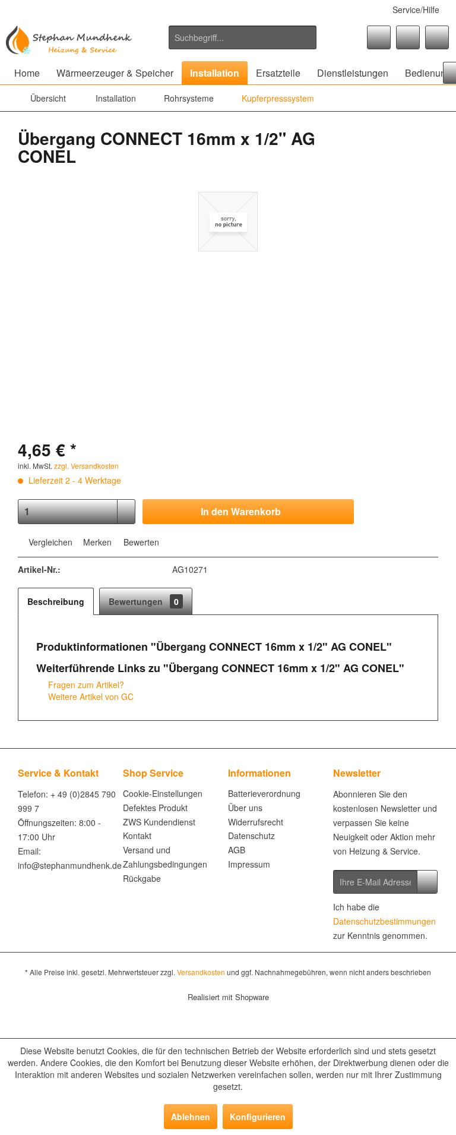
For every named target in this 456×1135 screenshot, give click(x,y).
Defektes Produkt (155, 808)
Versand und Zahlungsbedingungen (165, 857)
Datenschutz (251, 835)
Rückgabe (142, 878)
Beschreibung (55, 601)
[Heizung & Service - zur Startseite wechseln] (69, 40)
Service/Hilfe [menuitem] (416, 9)
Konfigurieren (258, 1117)
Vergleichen (49, 542)
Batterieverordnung (264, 793)
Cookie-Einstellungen (162, 793)
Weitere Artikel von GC (90, 696)
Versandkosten (201, 972)
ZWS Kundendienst (159, 822)
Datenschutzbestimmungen (384, 921)
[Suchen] (305, 37)
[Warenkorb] (437, 37)
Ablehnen (190, 1117)
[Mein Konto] (408, 37)
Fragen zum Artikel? (85, 685)
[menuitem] (243, 37)
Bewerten (140, 542)
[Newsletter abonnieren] (427, 882)
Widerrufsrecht (255, 822)
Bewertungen (144, 601)
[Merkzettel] (379, 37)
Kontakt (137, 835)
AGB (236, 850)
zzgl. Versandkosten (86, 466)
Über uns (245, 808)
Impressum (249, 864)
